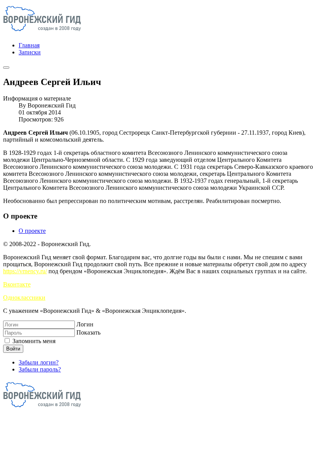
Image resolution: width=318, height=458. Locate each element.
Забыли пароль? (40, 369)
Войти (13, 349)
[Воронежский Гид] (42, 32)
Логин (84, 324)
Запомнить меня (33, 341)
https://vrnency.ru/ (25, 271)
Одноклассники (24, 297)
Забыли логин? (39, 362)
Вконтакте (17, 284)
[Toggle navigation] (6, 67)
